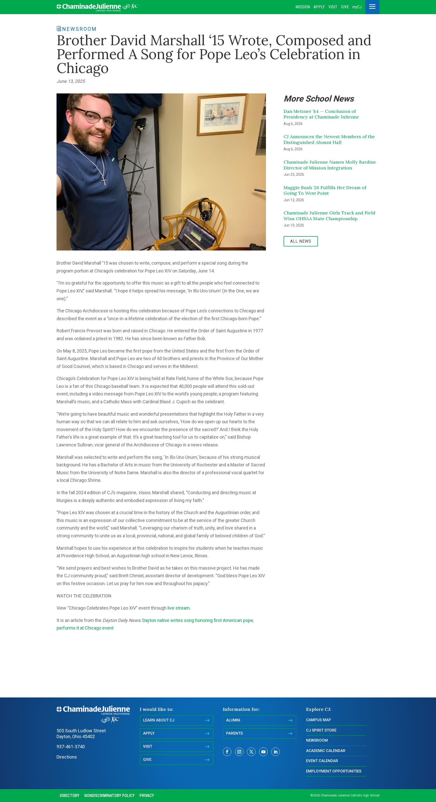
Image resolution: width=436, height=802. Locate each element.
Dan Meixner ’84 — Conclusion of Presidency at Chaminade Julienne (321, 114)
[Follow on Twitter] (251, 751)
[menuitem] (302, 7)
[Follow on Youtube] (263, 751)
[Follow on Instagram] (239, 751)
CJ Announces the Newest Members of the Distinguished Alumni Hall (329, 139)
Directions (67, 757)
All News (300, 241)
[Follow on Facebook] (227, 751)
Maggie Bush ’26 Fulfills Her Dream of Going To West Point (325, 190)
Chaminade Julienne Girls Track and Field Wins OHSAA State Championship (329, 215)
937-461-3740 (71, 746)
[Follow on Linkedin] (275, 751)
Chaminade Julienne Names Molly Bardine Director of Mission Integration (330, 165)
